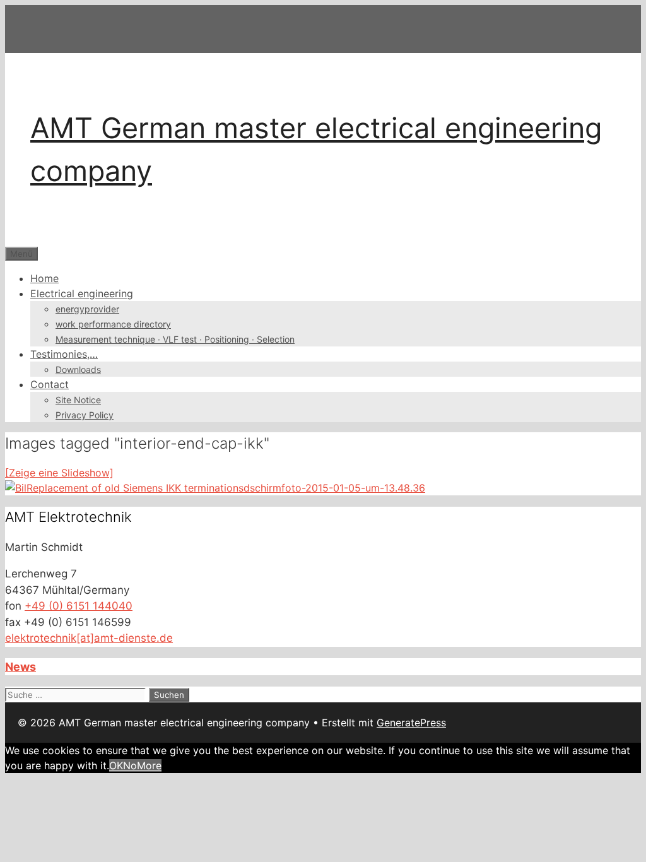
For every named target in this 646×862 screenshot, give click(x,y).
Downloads (78, 369)
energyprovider (87, 309)
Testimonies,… (64, 354)
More (149, 765)
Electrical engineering (81, 293)
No (130, 765)
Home (44, 278)
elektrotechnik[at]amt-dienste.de (89, 638)
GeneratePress (411, 722)
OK (116, 765)
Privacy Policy (85, 415)
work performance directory (113, 324)
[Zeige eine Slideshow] (59, 472)
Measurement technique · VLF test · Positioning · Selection (175, 339)
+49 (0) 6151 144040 (78, 605)
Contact (49, 384)
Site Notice (78, 399)
